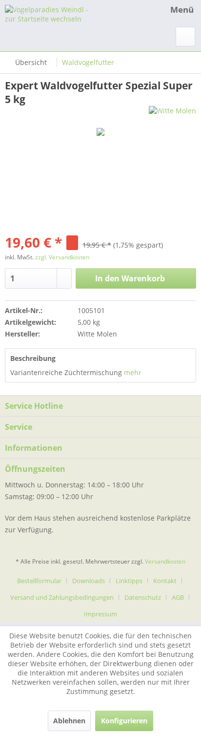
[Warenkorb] (185, 36)
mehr (132, 372)
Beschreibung (33, 358)
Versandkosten (165, 561)
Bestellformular (39, 580)
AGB (178, 597)
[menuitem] (173, 10)
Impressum (100, 614)
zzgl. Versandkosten (62, 257)
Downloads (88, 580)
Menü (182, 9)
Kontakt (165, 580)
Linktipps (129, 580)
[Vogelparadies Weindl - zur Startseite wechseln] (52, 13)
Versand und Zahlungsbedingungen (62, 597)
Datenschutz (142, 597)
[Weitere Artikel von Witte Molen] (172, 114)
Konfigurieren (124, 720)
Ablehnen (69, 720)
